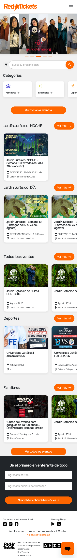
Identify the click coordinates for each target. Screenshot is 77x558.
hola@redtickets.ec (38, 535)
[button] (69, 7)
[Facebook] (17, 524)
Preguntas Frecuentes (41, 531)
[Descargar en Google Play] (59, 524)
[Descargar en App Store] (53, 524)
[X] (5, 524)
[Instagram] (11, 524)
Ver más (62, 126)
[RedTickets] (9, 545)
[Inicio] (34, 6)
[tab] (27, 56)
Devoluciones (16, 531)
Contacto (63, 531)
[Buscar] (70, 65)
